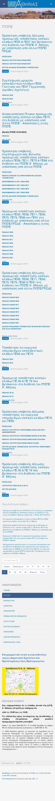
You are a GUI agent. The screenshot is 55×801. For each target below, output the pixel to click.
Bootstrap (5, 773)
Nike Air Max (6, 139)
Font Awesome (8, 778)
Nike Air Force (7, 102)
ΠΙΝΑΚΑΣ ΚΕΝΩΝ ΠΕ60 (10, 308)
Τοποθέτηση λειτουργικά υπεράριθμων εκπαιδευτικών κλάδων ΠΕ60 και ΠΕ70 (22, 350)
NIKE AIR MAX (7, 199)
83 (15, 572)
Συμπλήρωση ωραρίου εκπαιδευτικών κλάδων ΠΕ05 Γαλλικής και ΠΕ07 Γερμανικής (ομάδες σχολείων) (23, 85)
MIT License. (12, 775)
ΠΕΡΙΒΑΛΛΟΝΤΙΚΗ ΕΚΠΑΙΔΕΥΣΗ (15, 616)
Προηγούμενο (18, 566)
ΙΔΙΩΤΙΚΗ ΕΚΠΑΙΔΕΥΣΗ (12, 637)
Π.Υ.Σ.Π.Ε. (7, 595)
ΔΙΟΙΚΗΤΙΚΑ (8, 606)
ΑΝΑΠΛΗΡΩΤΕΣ (9, 611)
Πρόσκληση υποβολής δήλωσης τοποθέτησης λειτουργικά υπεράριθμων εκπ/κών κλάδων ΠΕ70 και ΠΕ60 (27, 416)
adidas (4, 261)
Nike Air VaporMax (8, 400)
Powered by (15, 786)
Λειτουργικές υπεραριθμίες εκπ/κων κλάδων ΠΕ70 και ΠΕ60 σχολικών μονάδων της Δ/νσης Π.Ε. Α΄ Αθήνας (25, 520)
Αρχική (18, 763)
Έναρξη (7, 566)
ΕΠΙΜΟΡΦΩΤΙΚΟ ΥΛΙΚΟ (12, 642)
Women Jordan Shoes (9, 336)
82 (10, 572)
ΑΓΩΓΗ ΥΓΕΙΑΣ (9, 621)
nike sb (4, 366)
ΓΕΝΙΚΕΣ (7, 590)
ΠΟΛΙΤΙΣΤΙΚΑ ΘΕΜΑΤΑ (12, 626)
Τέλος (42, 572)
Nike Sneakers (7, 452)
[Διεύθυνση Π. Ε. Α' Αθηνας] (19, 4)
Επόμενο (33, 572)
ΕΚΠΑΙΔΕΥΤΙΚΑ (9, 600)
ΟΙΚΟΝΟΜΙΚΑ (9, 631)
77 (33, 566)
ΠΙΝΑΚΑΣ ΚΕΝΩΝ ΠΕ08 (10, 301)
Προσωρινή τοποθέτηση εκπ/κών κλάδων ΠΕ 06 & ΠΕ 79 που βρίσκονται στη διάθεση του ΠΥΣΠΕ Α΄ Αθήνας (26, 382)
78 (38, 566)
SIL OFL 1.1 (33, 778)
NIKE (4, 493)
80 (48, 566)
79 (43, 566)
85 (25, 572)
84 (20, 572)
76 (27, 566)
